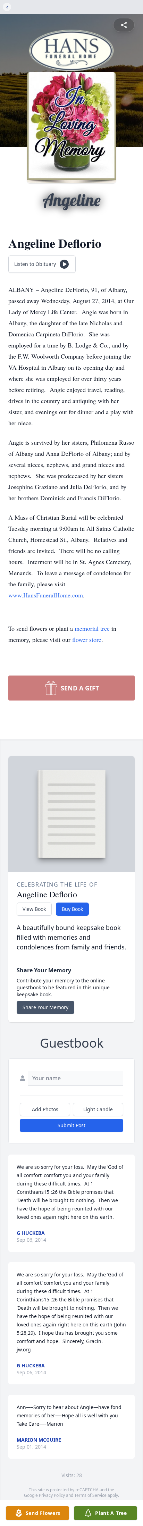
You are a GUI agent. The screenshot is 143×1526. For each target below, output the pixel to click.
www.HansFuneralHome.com (45, 595)
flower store (86, 639)
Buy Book (72, 909)
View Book (34, 909)
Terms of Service (90, 1495)
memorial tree (92, 628)
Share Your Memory (45, 1007)
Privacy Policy (52, 1495)
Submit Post (71, 1125)
